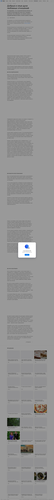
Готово (27, 254)
